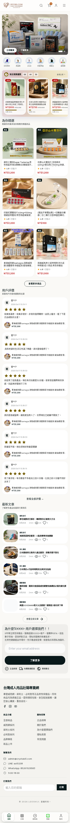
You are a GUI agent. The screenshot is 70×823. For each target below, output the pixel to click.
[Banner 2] (64, 51)
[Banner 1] (60, 51)
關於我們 (41, 724)
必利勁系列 (8, 734)
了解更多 (24, 50)
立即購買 (10, 50)
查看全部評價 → (35, 498)
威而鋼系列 (8, 724)
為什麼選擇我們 (44, 729)
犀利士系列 (8, 729)
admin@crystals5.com (20, 758)
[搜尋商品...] (41, 5)
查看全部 (61, 74)
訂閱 (61, 787)
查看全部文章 (35, 619)
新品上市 (7, 743)
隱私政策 (41, 734)
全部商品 (7, 720)
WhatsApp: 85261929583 (21, 768)
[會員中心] (56, 5)
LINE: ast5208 (15, 763)
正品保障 (41, 720)
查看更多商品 (35, 283)
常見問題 (41, 739)
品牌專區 (7, 739)
